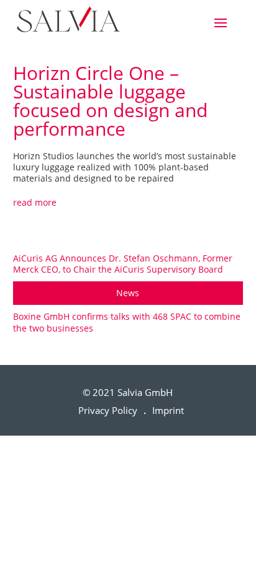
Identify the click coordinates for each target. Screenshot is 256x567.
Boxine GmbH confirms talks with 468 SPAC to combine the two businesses (126, 321)
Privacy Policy (107, 410)
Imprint (168, 410)
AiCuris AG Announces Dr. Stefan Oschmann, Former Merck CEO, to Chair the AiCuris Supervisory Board (122, 263)
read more (35, 202)
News (127, 293)
